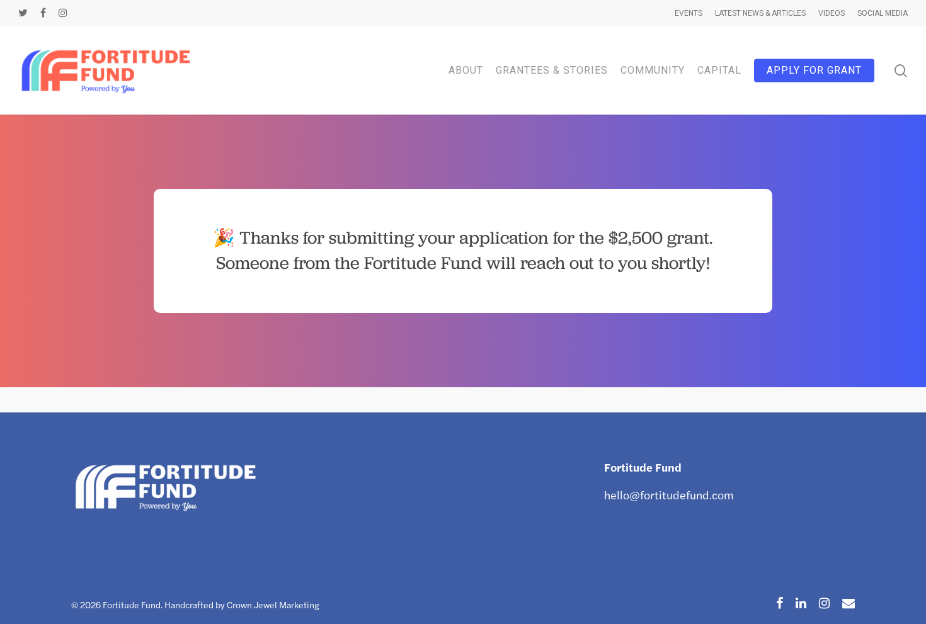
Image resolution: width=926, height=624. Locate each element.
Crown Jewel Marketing (273, 604)
